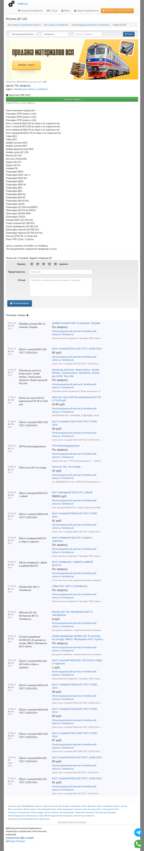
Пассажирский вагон (47, 809)
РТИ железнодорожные (66, 445)
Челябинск (42, 89)
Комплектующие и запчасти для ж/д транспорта (80, 809)
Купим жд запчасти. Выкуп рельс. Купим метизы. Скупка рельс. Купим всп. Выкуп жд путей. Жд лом (76, 373)
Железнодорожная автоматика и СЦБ (25, 816)
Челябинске (67, 334)
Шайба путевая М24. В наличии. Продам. (76, 323)
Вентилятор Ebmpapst (105, 812)
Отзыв (21, 280)
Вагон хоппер (120, 806)
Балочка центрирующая (62, 812)
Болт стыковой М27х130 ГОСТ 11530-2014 (77, 348)
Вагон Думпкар (89, 806)
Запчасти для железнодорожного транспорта (29, 819)
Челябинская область (25, 89)
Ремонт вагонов (50, 806)
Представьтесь (16, 272)
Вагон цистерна (15, 809)
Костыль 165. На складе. (66, 466)
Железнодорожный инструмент (58, 816)
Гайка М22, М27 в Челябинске (69, 586)
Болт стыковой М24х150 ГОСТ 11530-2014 (77, 757)
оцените (63, 264)
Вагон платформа (105, 806)
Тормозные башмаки (84, 812)
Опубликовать (21, 303)
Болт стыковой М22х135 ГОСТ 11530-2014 (77, 778)
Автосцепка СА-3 (110, 809)
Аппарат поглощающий (19, 812)
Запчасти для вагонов (84, 816)
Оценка (21, 264)
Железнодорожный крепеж (66, 331)
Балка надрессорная (40, 812)
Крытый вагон (30, 809)
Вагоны (38, 806)
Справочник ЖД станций (20, 838)
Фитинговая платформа (70, 806)
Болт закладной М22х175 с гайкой (72, 492)
